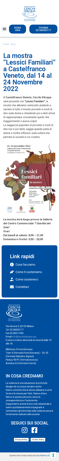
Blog (13, 44)
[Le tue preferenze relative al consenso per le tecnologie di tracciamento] (53, 455)
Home (6, 44)
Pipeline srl (45, 455)
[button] (4, 29)
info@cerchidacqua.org (24, 336)
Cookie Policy (38, 439)
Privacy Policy (21, 439)
